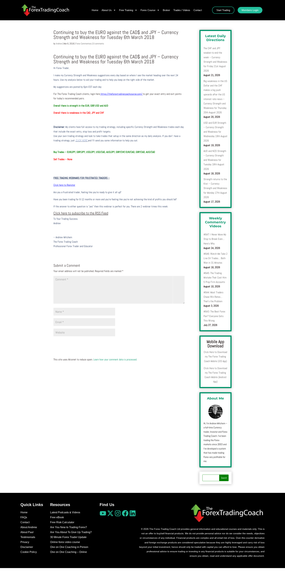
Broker (166, 10)
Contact (197, 10)
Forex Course (148, 10)
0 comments (98, 43)
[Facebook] (125, 513)
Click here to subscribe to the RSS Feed (80, 213)
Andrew (59, 43)
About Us (107, 10)
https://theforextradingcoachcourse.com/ (121, 94)
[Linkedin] (132, 513)
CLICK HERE (81, 140)
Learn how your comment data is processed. (115, 359)
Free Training (126, 10)
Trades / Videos (181, 10)
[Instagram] (117, 513)
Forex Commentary (84, 43)
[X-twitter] (110, 513)
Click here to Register (64, 185)
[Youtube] (103, 513)
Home (95, 10)
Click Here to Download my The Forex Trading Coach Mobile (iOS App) (215, 356)
